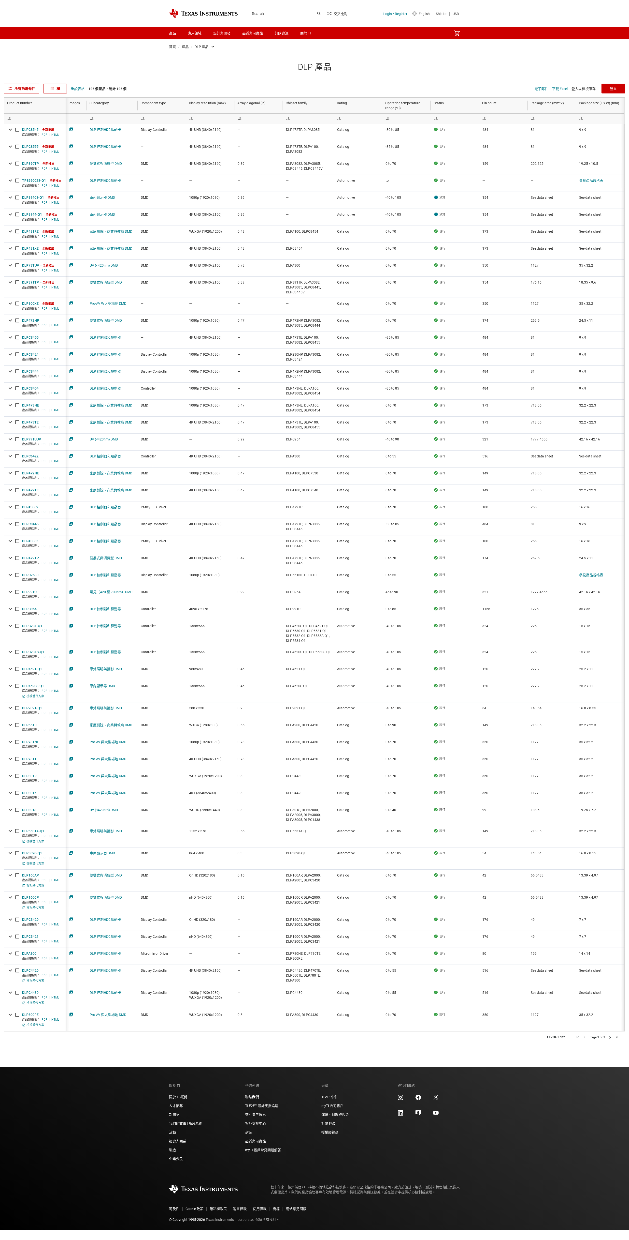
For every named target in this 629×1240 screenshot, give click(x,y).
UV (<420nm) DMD (104, 265)
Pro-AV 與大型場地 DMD (108, 303)
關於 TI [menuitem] (305, 33)
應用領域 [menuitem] (194, 33)
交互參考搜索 (255, 1115)
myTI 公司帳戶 (332, 1106)
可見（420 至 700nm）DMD (111, 592)
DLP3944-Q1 (32, 214)
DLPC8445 (30, 524)
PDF (44, 134)
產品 (185, 47)
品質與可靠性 (255, 1141)
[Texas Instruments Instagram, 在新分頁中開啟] (400, 1099)
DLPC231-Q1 (32, 626)
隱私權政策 (218, 1209)
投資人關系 (177, 1141)
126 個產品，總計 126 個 (107, 89)
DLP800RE (30, 1015)
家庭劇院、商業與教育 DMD (111, 231)
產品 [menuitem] (172, 33)
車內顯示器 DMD (102, 197)
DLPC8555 (30, 147)
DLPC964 (29, 609)
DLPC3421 (30, 936)
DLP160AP (30, 875)
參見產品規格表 (591, 180)
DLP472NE (30, 473)
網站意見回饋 (296, 1209)
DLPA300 (29, 953)
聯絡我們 (252, 1097)
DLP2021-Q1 (32, 708)
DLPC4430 (30, 993)
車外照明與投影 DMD (106, 669)
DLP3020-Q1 (32, 853)
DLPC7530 (30, 575)
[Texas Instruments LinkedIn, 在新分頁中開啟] (400, 1115)
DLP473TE (30, 422)
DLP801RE (30, 776)
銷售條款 (240, 1209)
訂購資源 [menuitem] (281, 33)
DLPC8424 (30, 354)
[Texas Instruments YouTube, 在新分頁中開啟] (436, 1115)
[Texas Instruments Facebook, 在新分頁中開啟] (418, 1099)
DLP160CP (30, 897)
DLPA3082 (30, 507)
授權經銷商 (330, 1132)
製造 (172, 1150)
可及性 (174, 1209)
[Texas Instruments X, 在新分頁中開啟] (436, 1099)
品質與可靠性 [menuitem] (252, 33)
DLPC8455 (30, 337)
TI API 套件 (329, 1097)
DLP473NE (30, 405)
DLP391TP (30, 282)
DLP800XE (30, 303)
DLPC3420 (30, 920)
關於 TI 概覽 (178, 1097)
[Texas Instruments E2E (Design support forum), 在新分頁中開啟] (418, 1115)
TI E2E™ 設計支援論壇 (261, 1106)
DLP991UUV (31, 439)
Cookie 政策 (194, 1209)
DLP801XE (30, 793)
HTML (55, 134)
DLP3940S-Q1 (33, 197)
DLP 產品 (202, 47)
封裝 (248, 1132)
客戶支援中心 (255, 1123)
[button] (578, 1037)
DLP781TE (30, 759)
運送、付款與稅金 (335, 1115)
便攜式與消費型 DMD (106, 164)
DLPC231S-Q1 (33, 652)
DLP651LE (30, 725)
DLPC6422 (30, 456)
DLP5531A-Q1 (33, 831)
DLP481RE (30, 231)
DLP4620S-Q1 (33, 686)
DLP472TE (30, 490)
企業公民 (176, 1159)
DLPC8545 (30, 130)
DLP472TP (30, 558)
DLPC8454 (30, 388)
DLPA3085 (30, 541)
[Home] (203, 13)
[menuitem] (457, 33)
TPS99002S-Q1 (34, 180)
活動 (172, 1132)
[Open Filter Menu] (35, 119)
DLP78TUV (30, 265)
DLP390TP (30, 164)
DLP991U (29, 592)
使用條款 (260, 1209)
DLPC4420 (30, 970)
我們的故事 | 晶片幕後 (185, 1123)
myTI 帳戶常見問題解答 (263, 1150)
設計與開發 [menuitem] (221, 33)
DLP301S (29, 810)
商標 (276, 1209)
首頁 (172, 47)
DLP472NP (30, 320)
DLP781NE (30, 742)
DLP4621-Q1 (32, 669)
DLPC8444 (30, 371)
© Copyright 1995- (187, 1220)
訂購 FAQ (328, 1123)
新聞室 (174, 1115)
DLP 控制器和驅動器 (105, 130)
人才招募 (176, 1106)
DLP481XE (30, 248)
